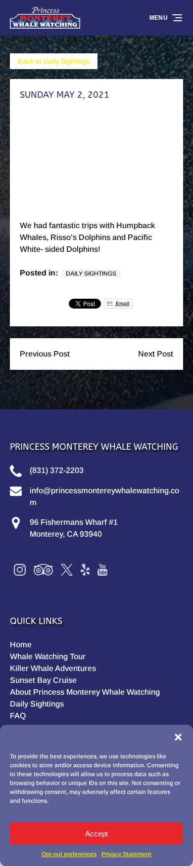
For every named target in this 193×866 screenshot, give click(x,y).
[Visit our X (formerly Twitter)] (67, 570)
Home (21, 644)
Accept (96, 833)
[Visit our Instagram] (20, 570)
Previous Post (45, 354)
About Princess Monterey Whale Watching (85, 692)
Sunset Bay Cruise (43, 680)
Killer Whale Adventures (53, 668)
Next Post (155, 354)
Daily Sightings (91, 273)
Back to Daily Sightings (54, 61)
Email (122, 303)
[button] (178, 737)
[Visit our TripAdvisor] (43, 570)
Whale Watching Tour (48, 656)
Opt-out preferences (69, 854)
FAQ (18, 715)
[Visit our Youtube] (102, 570)
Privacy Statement (126, 854)
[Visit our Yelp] (85, 570)
